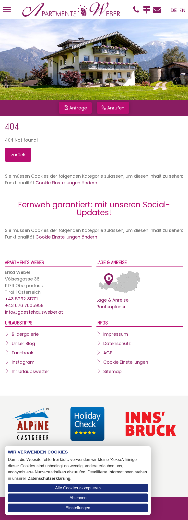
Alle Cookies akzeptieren (78, 488)
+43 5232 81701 (21, 299)
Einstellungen (78, 508)
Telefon (136, 9)
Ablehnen (78, 497)
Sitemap (112, 371)
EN (182, 10)
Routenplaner (111, 307)
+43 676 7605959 (24, 305)
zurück (18, 155)
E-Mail (157, 9)
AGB (108, 353)
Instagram (23, 362)
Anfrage (78, 108)
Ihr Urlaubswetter (30, 371)
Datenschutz (117, 343)
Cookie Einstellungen (125, 362)
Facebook (22, 353)
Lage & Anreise (112, 300)
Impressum (115, 334)
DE (173, 10)
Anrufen (115, 108)
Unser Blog (23, 343)
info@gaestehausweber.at (34, 312)
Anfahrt (147, 9)
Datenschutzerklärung (48, 478)
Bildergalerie (25, 334)
